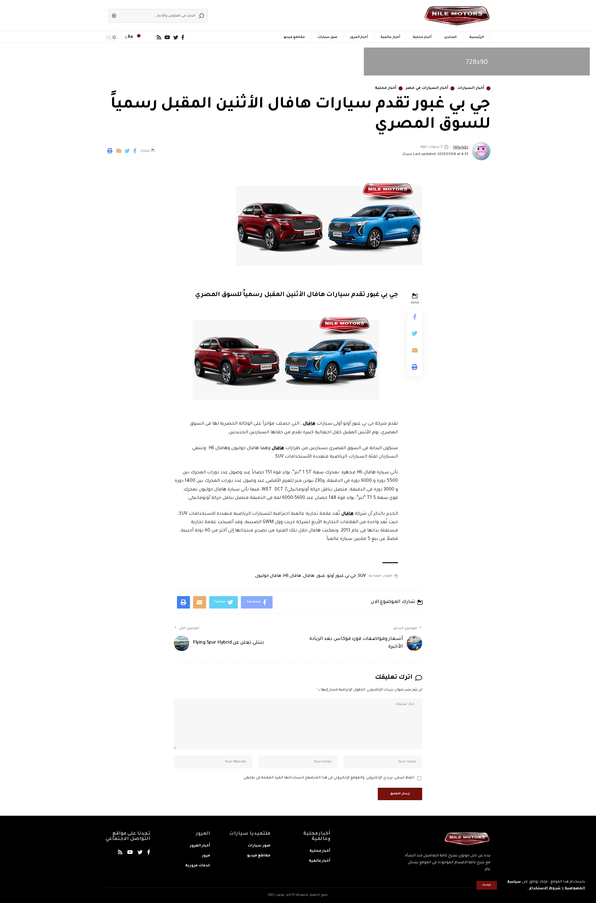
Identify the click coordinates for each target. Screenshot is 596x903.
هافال (309, 424)
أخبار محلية (385, 88)
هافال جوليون (268, 576)
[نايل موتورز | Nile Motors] (457, 16)
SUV (362, 576)
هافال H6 (292, 576)
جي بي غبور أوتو (341, 576)
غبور (321, 576)
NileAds (460, 147)
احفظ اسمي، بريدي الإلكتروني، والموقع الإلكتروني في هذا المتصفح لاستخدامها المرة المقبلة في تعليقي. (328, 778)
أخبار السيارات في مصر (427, 88)
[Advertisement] (307, 14)
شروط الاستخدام (544, 889)
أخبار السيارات (471, 88)
